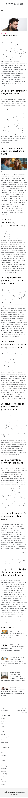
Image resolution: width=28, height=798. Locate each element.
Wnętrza (3, 781)
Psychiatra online (14, 631)
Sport (2, 763)
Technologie (4, 766)
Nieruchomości (5, 745)
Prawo (3, 752)
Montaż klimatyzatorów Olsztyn (21, 710)
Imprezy (3, 734)
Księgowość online (15, 687)
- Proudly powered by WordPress (14, 791)
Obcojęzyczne (5, 747)
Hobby (3, 731)
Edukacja (3, 729)
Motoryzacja (4, 742)
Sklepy (3, 760)
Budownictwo (5, 721)
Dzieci (2, 723)
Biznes (3, 718)
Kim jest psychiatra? (15, 672)
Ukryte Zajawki (5, 774)
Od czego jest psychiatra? (17, 657)
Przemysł (3, 755)
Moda (2, 739)
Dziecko (3, 726)
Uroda (2, 776)
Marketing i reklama (6, 737)
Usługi (2, 779)
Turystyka (3, 771)
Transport (4, 768)
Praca (2, 750)
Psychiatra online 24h (16, 644)
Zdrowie (4, 33)
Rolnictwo (3, 758)
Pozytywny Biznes (14, 3)
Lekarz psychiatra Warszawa (7, 709)
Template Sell (13, 794)
